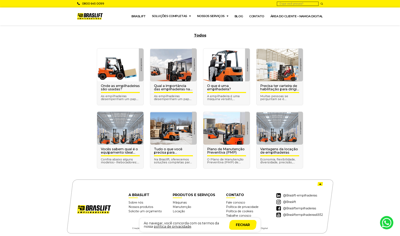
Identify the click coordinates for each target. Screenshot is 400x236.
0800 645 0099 (93, 3)
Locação (179, 211)
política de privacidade (172, 227)
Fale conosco (235, 202)
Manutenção (182, 206)
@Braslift (289, 202)
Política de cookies (239, 211)
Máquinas (180, 202)
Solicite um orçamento (145, 211)
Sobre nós (136, 202)
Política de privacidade (242, 206)
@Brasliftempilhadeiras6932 (303, 215)
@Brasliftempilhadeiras (299, 208)
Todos (200, 35)
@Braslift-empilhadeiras (300, 195)
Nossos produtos (141, 206)
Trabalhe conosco (238, 215)
